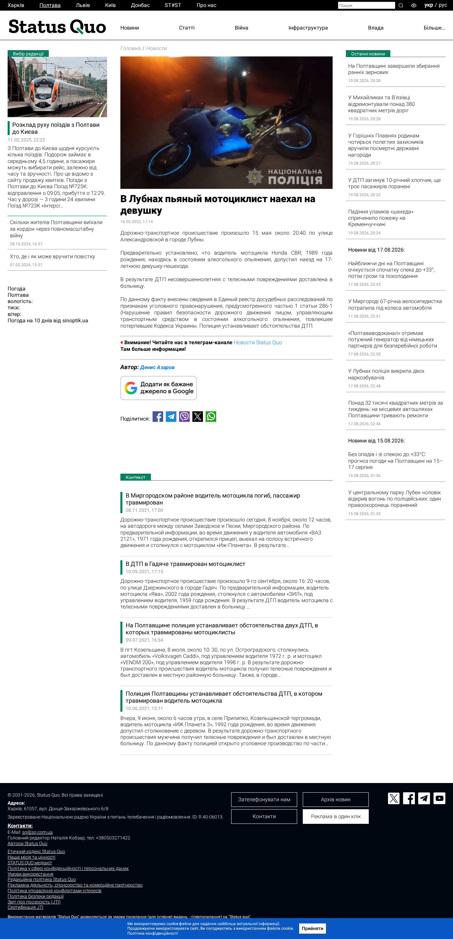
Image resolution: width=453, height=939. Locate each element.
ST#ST (173, 5)
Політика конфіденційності (152, 933)
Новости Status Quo (258, 342)
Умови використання (30, 874)
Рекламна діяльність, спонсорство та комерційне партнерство (75, 885)
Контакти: (20, 825)
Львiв (83, 5)
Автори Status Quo (27, 843)
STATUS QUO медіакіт (30, 862)
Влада (376, 28)
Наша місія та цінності (31, 857)
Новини (129, 28)
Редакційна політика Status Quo (42, 879)
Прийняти (312, 928)
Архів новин (336, 799)
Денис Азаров (157, 367)
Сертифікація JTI (25, 907)
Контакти (264, 816)
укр (428, 5)
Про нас (206, 5)
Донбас (140, 5)
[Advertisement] (226, 449)
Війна (241, 28)
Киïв (110, 5)
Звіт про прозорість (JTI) (34, 901)
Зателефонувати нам (264, 799)
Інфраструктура (308, 28)
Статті (187, 28)
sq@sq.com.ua (37, 832)
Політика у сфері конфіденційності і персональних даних (68, 868)
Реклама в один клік (336, 816)
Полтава (50, 5)
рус (443, 5)
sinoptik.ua (75, 320)
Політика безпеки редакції (36, 896)
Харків (16, 5)
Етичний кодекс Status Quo (36, 851)
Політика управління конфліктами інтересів (54, 890)
